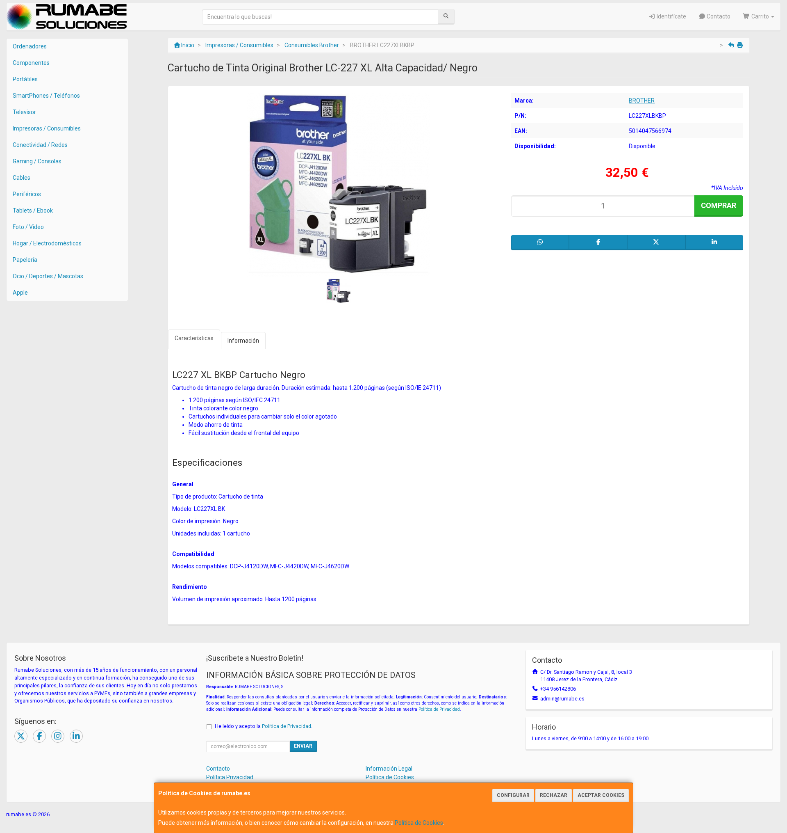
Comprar (718, 205)
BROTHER (642, 100)
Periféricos (27, 194)
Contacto (717, 16)
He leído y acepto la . (263, 726)
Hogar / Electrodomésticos (47, 243)
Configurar (513, 795)
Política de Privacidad (439, 709)
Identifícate (670, 16)
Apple (20, 292)
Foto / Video (28, 227)
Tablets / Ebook (33, 210)
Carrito (760, 16)
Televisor (24, 112)
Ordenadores (30, 46)
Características (194, 338)
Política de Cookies (419, 822)
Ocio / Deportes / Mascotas (48, 276)
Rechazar (553, 795)
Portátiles (25, 79)
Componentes (31, 63)
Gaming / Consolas (37, 161)
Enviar (303, 746)
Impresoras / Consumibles (47, 128)
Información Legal (389, 768)
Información (243, 340)
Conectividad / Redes (40, 145)
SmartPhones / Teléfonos (46, 95)
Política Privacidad (229, 777)
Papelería (25, 259)
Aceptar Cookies (601, 795)
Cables (21, 177)
